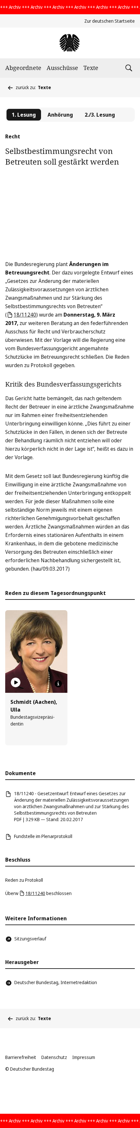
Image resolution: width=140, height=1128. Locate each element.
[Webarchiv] (69, 43)
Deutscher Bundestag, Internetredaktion (55, 982)
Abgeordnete (23, 68)
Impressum (83, 1057)
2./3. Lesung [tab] (100, 114)
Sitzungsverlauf (30, 939)
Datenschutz (54, 1057)
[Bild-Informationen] (58, 684)
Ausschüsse (62, 68)
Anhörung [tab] (60, 114)
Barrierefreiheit (20, 1057)
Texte (90, 68)
